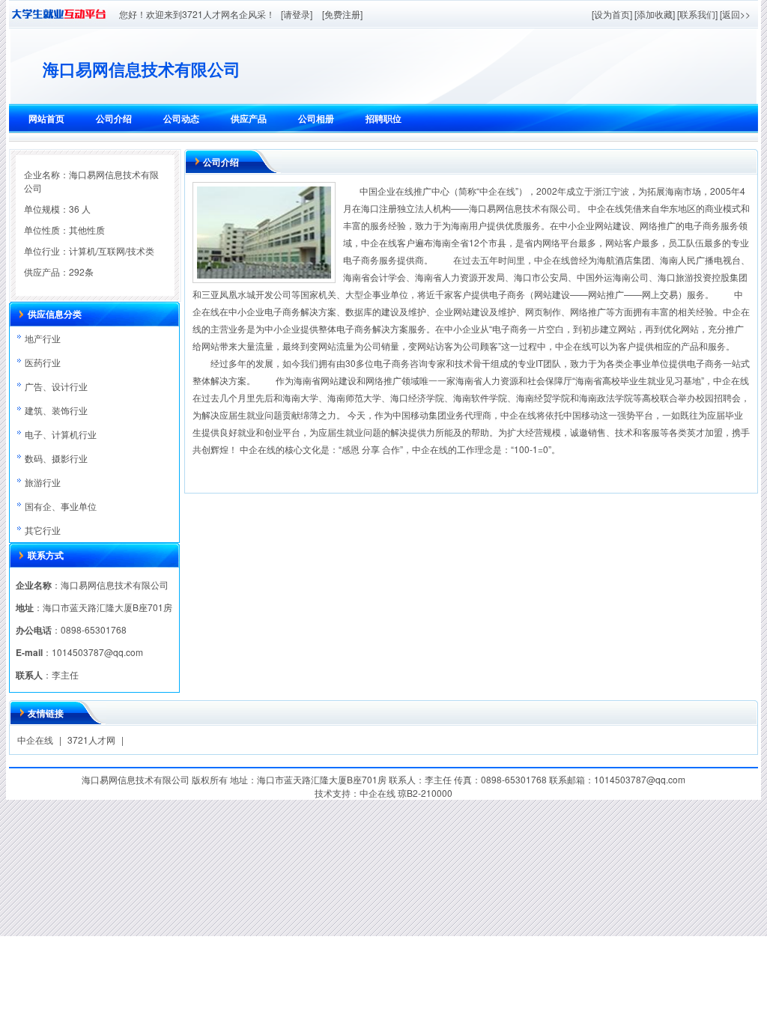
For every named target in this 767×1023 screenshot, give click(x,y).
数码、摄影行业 (56, 458)
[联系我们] (697, 13)
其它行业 (43, 529)
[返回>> (735, 13)
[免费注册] (342, 13)
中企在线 (35, 739)
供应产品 (249, 118)
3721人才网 (91, 739)
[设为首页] (612, 13)
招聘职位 (383, 118)
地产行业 (43, 338)
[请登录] (296, 13)
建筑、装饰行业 (56, 410)
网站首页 (46, 118)
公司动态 (181, 118)
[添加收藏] (654, 13)
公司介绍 (114, 118)
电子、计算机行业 (61, 434)
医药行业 (43, 362)
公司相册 (316, 118)
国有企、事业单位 (61, 506)
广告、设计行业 (56, 386)
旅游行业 (43, 482)
